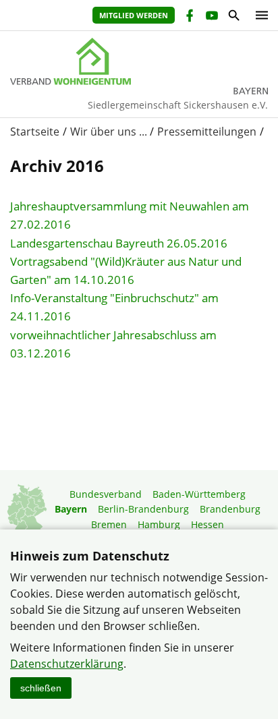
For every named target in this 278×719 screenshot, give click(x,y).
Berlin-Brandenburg (143, 508)
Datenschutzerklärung (66, 663)
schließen (40, 688)
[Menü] (258, 15)
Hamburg (159, 524)
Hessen (207, 524)
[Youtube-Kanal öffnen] (210, 17)
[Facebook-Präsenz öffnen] (188, 17)
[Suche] (233, 17)
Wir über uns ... (108, 131)
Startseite (34, 131)
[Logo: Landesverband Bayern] (139, 61)
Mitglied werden (133, 15)
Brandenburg (230, 508)
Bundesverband (106, 494)
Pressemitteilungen (206, 131)
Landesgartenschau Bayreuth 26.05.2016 (118, 243)
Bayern (71, 508)
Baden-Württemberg (199, 494)
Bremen (109, 524)
